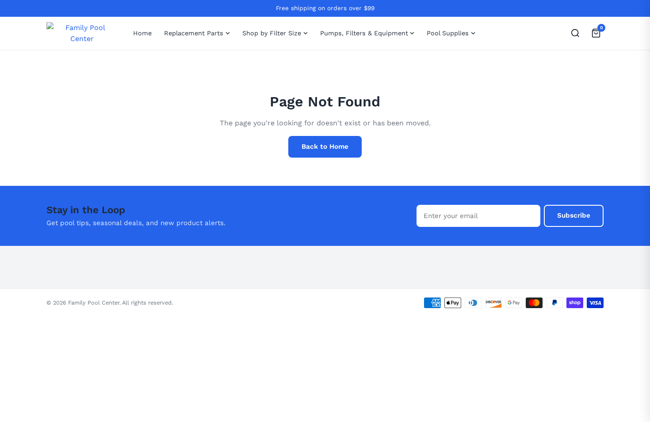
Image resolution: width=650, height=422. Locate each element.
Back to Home (325, 147)
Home (142, 33)
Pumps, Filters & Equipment (364, 33)
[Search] (575, 33)
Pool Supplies (448, 33)
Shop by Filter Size (271, 33)
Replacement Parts (193, 33)
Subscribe (573, 215)
